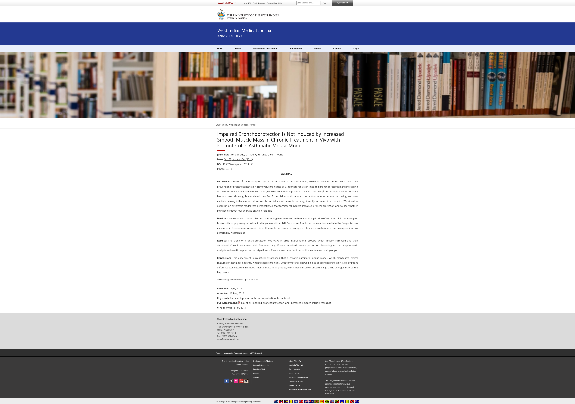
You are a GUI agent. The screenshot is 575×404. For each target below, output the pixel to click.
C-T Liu (250, 154)
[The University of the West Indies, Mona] (256, 14)
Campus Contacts (241, 353)
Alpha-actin (246, 298)
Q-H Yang (260, 154)
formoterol (283, 298)
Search (317, 48)
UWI (218, 124)
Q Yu (270, 154)
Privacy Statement (253, 401)
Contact (337, 48)
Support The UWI (296, 381)
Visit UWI (247, 3)
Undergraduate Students (263, 361)
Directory (261, 3)
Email (255, 3)
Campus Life (294, 373)
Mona (224, 124)
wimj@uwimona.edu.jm (228, 339)
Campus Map (272, 3)
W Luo (240, 154)
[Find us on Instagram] (246, 382)
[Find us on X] (231, 382)
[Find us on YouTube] (241, 382)
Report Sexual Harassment (300, 389)
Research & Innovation (298, 377)
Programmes (294, 369)
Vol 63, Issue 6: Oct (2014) (238, 159)
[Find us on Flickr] (236, 382)
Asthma (234, 298)
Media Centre (294, 385)
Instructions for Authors (265, 48)
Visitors (256, 377)
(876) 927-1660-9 (241, 370)
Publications (295, 48)
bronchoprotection (265, 298)
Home (220, 48)
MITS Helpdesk (256, 353)
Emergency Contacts (224, 353)
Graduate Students (260, 365)
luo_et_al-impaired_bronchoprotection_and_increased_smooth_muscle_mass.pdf (286, 302)
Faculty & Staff (259, 369)
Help (280, 3)
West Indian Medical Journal (242, 124)
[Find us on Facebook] (226, 382)
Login (356, 48)
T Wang (278, 154)
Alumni (256, 373)
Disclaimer (240, 401)
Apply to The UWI (296, 365)
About (237, 48)
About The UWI (295, 361)
